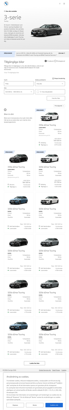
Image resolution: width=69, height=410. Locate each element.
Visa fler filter (56, 98)
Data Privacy (56, 370)
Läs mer (61, 53)
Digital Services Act (45, 370)
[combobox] (50, 83)
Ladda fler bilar (34, 363)
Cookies (63, 370)
